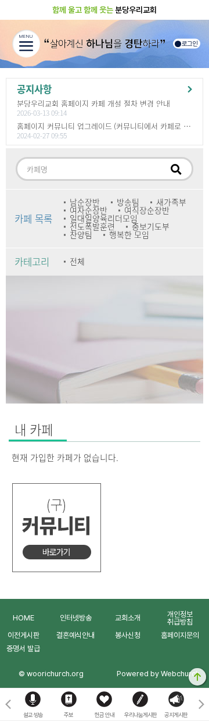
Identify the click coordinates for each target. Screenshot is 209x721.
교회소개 (127, 617)
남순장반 (85, 202)
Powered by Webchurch (158, 673)
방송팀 (128, 202)
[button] (201, 705)
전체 (77, 262)
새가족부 (171, 202)
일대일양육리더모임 (104, 219)
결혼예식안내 (75, 635)
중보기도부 (151, 227)
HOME (23, 617)
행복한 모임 (129, 235)
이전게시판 (23, 635)
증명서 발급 (23, 648)
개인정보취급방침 (180, 618)
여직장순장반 (147, 210)
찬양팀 (81, 235)
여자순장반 (88, 210)
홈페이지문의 (180, 635)
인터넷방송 (76, 617)
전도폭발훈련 (92, 227)
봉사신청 (127, 635)
